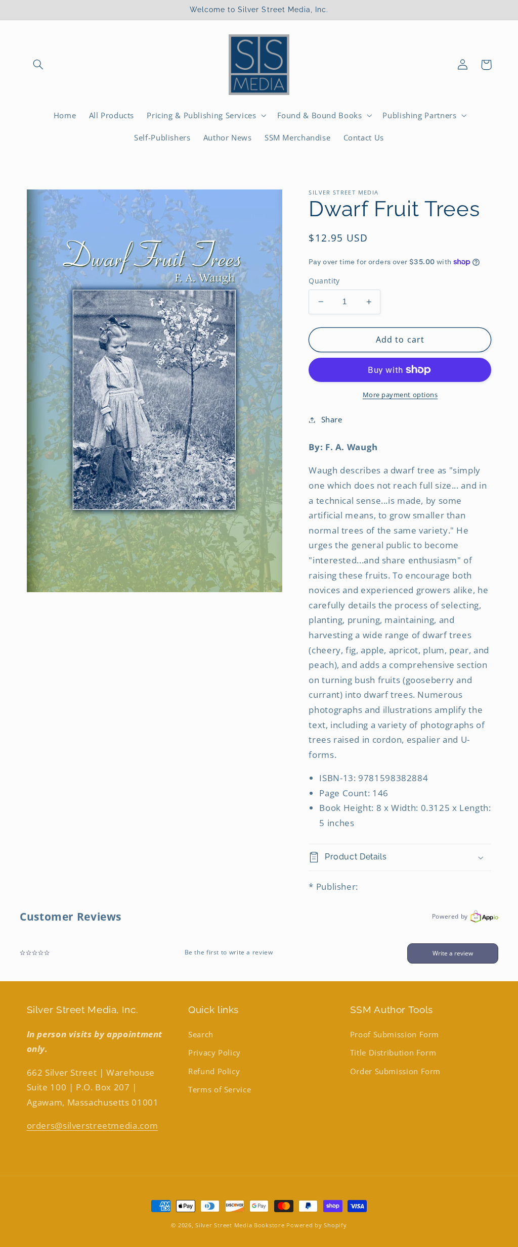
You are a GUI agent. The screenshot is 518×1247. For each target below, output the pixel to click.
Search (200, 1034)
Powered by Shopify (316, 1225)
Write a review (453, 953)
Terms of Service (219, 1089)
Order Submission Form (395, 1071)
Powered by (450, 916)
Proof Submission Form (394, 1034)
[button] (38, 64)
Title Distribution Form (393, 1052)
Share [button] (331, 419)
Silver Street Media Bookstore (239, 1225)
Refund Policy (214, 1071)
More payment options (400, 395)
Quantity (324, 280)
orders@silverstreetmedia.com (92, 1125)
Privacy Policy (214, 1052)
